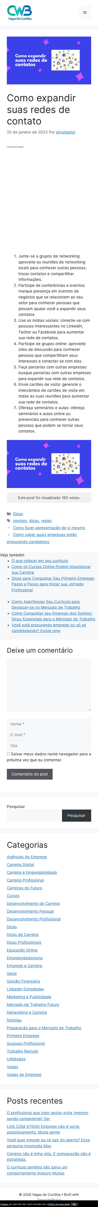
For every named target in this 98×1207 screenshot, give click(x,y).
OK (74, 1204)
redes (46, 520)
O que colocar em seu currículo (40, 560)
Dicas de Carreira (23, 934)
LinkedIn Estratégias (25, 989)
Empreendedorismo (25, 958)
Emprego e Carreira (24, 965)
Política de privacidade (59, 1204)
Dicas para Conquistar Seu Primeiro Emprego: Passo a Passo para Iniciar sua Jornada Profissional (53, 584)
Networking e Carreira (27, 1012)
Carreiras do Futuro (24, 888)
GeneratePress (49, 1200)
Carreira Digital (20, 864)
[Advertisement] (49, 198)
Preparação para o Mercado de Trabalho (44, 1028)
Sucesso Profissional (26, 1043)
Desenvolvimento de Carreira (33, 903)
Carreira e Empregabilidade (32, 872)
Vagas (12, 1067)
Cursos (13, 895)
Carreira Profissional (25, 880)
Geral (12, 973)
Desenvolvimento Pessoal (30, 911)
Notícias (14, 1020)
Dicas (18, 514)
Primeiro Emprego (23, 1035)
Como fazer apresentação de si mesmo (49, 528)
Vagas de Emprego (24, 1074)
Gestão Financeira (23, 981)
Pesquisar (16, 806)
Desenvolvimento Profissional (34, 919)
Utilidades (16, 1059)
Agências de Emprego (27, 857)
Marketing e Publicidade (29, 997)
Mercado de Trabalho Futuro (33, 1004)
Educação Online (22, 950)
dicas (34, 520)
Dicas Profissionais (24, 942)
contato (20, 520)
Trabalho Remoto (22, 1051)
